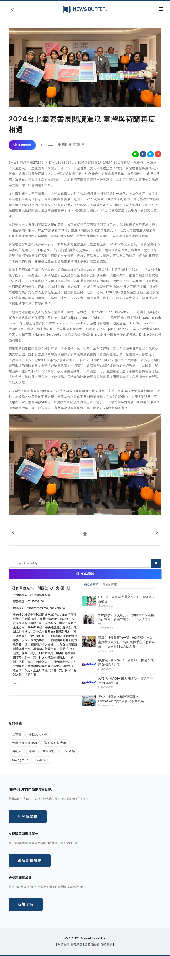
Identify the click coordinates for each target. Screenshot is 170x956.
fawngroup (20, 760)
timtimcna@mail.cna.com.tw (46, 608)
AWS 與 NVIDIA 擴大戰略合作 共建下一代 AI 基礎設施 (125, 680)
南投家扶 (49, 751)
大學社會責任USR (24, 743)
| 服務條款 (76, 945)
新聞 (65, 144)
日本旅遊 (69, 751)
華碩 (32, 751)
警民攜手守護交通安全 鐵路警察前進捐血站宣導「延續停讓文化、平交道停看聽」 (126, 619)
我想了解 (26, 904)
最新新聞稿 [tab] (110, 584)
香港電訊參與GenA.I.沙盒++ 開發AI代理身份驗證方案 (126, 662)
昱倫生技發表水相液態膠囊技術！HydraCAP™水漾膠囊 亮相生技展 (121, 699)
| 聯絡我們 (106, 945)
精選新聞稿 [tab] (91, 584)
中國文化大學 (38, 734)
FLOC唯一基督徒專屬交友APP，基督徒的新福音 (126, 599)
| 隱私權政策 (91, 945)
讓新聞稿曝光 (30, 860)
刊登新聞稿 (28, 816)
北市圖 (16, 734)
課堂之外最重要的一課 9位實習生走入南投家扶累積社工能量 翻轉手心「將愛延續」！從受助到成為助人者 (126, 641)
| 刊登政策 (63, 945)
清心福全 (42, 760)
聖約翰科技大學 (55, 743)
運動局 (16, 751)
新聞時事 (78, 144)
